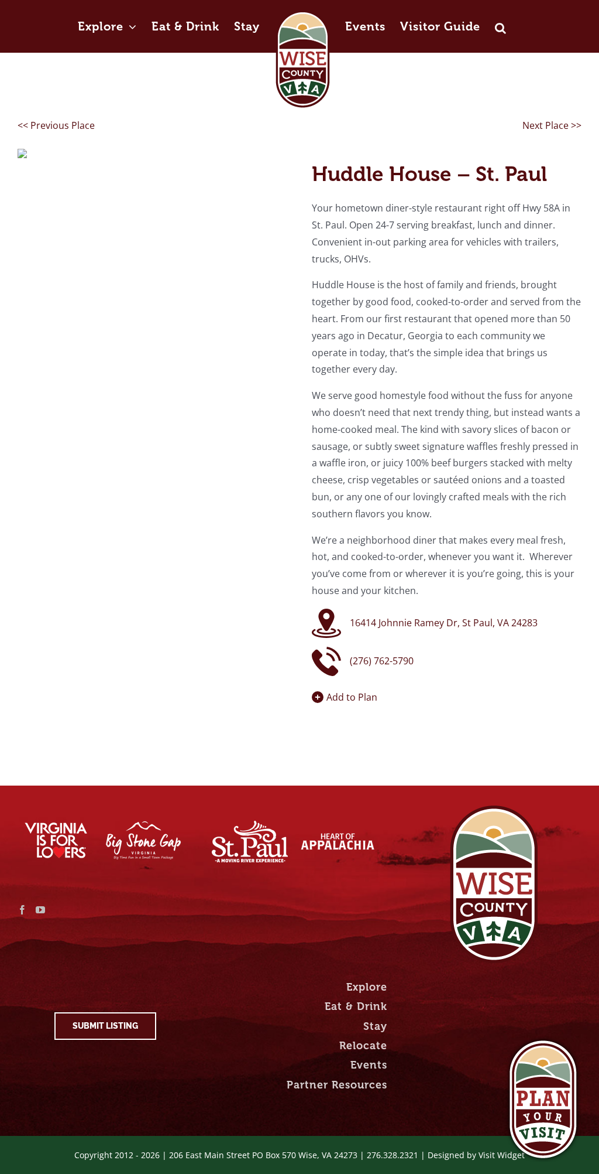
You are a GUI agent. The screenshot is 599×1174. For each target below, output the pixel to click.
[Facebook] (22, 909)
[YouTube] (40, 909)
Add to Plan (351, 697)
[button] (501, 16)
